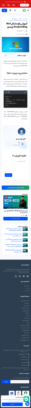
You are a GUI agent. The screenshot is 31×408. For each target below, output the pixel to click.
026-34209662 (24, 360)
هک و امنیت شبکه (25, 308)
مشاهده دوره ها (24, 5)
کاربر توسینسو (19, 31)
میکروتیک (27, 313)
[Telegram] (23, 276)
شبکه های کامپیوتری (25, 300)
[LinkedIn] (19, 276)
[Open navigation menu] (28, 10)
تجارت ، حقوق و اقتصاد (24, 340)
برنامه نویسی (26, 318)
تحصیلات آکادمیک (25, 338)
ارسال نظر (8, 175)
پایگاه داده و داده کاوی (24, 325)
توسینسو (25, 18)
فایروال (27, 323)
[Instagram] (15, 276)
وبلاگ (28, 288)
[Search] (15, 10)
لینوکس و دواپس (25, 310)
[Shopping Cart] (10, 10)
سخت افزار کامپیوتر (25, 335)
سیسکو (27, 315)
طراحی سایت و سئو (25, 328)
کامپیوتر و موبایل (25, 320)
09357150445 (24, 357)
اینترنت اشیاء (26, 333)
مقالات (20, 18)
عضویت (6, 381)
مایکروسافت (14, 18)
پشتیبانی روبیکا (24, 362)
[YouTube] (27, 276)
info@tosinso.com (22, 354)
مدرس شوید (26, 286)
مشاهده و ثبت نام (15, 218)
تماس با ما (27, 291)
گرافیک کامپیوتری (25, 330)
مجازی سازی (26, 305)
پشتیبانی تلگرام (24, 365)
